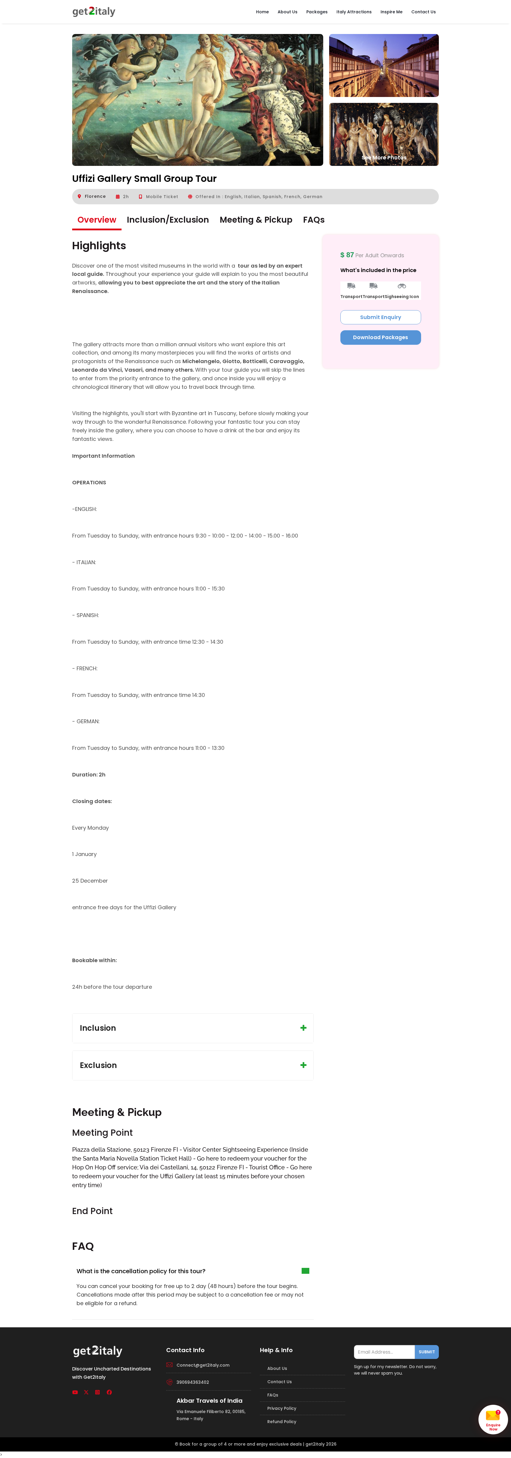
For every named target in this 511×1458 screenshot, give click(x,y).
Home (262, 12)
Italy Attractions (354, 12)
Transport (351, 297)
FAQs (272, 1395)
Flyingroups (94, 11)
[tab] (193, 1271)
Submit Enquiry (380, 317)
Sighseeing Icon (402, 297)
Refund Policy (281, 1422)
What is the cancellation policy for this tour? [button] (141, 1271)
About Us (287, 12)
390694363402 (193, 1382)
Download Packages (380, 337)
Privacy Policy (281, 1408)
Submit (427, 1352)
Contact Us (423, 12)
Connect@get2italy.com (203, 1365)
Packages (317, 12)
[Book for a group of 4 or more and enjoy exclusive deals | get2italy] (98, 1351)
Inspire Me (391, 12)
